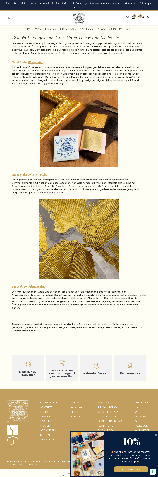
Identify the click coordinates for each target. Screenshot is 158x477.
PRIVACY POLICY (107, 407)
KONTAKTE (46, 407)
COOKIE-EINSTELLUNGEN (22, 464)
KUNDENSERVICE (50, 402)
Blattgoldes (35, 62)
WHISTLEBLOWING (109, 412)
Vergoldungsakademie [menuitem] (114, 29)
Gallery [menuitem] (86, 29)
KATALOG (76, 416)
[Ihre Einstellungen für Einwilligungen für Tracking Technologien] (153, 472)
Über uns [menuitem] (67, 29)
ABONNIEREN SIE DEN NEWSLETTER (48, 435)
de (10, 18)
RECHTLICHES (106, 402)
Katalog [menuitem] (33, 29)
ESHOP (75, 412)
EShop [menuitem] (50, 29)
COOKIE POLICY (107, 416)
